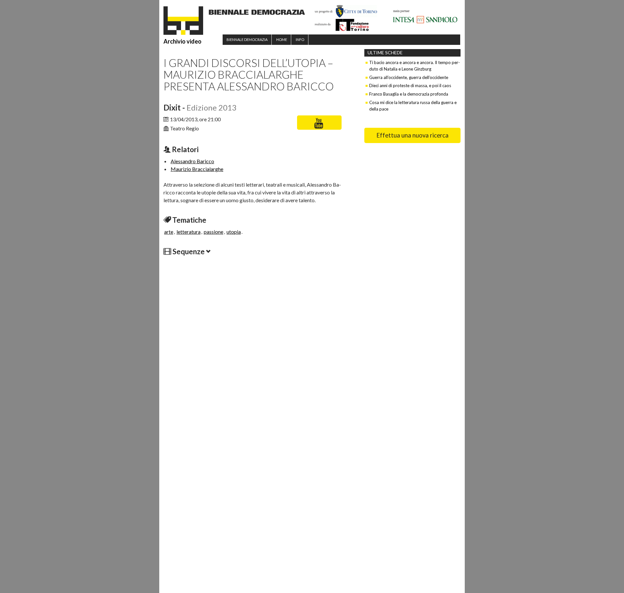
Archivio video (182, 41)
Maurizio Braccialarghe (197, 169)
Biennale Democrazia (247, 39)
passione (213, 232)
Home (281, 39)
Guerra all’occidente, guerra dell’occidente (408, 77)
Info (300, 39)
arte (168, 232)
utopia (234, 232)
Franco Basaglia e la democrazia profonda (408, 94)
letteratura (188, 232)
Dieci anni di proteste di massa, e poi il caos (410, 85)
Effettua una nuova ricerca (412, 135)
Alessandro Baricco (192, 161)
